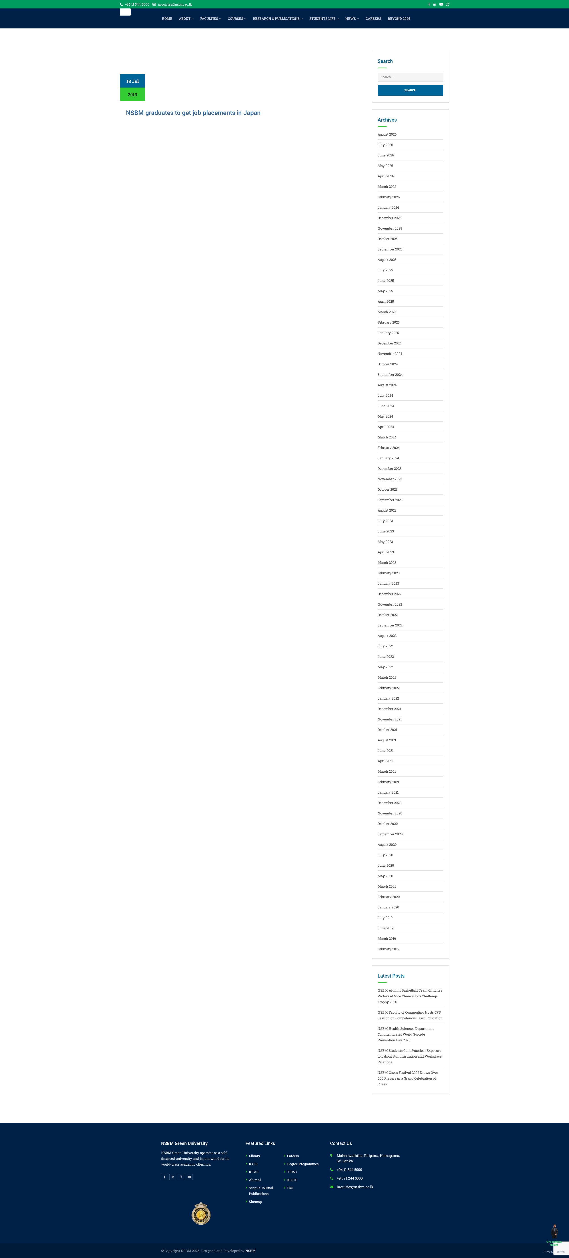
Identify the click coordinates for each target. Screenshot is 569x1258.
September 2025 (390, 249)
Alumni (255, 1180)
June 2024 (386, 406)
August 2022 (387, 635)
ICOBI (253, 1164)
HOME (167, 18)
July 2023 (385, 520)
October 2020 (388, 823)
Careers (293, 1156)
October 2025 (388, 238)
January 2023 (388, 583)
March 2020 (387, 886)
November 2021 (390, 719)
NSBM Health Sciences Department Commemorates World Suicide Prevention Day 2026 (406, 1034)
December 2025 (389, 218)
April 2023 (386, 552)
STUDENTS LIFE (322, 18)
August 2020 (387, 844)
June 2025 (386, 280)
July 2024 (385, 395)
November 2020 (390, 813)
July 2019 (385, 917)
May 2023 (385, 541)
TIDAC (292, 1172)
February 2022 (389, 688)
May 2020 (385, 876)
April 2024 (386, 426)
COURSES (235, 18)
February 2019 (388, 949)
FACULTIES (209, 18)
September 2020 (390, 834)
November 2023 (390, 479)
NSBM (250, 1250)
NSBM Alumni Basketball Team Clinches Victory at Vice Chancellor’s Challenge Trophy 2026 (410, 996)
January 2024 (388, 458)
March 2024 (387, 437)
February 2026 (389, 197)
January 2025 (388, 332)
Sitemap (255, 1201)
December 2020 (390, 802)
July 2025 (385, 270)
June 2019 (385, 928)
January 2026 (388, 207)
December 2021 (389, 708)
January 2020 (388, 907)
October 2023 (388, 489)
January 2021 (388, 792)
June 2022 (386, 656)
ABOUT (184, 18)
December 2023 (389, 468)
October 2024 (388, 364)
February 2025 (389, 322)
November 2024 (390, 353)
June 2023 (386, 531)
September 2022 (390, 625)
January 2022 (388, 698)
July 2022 (385, 646)
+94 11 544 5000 (137, 4)
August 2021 (387, 740)
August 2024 (387, 385)
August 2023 (387, 510)
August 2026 (387, 134)
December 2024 (390, 343)
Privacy (549, 1251)
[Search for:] (410, 77)
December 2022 (389, 594)
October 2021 (387, 729)
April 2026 (386, 176)
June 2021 (385, 750)
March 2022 (387, 677)
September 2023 (390, 500)
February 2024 (389, 447)
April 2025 (386, 301)
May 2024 (385, 416)
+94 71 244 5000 (350, 1178)
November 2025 (390, 228)
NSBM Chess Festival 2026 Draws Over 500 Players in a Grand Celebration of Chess (408, 1078)
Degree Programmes (303, 1164)
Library (254, 1156)
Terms (561, 1251)
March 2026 (387, 186)
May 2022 (385, 667)
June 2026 (386, 155)
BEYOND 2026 (399, 18)
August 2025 (387, 259)
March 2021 (387, 771)
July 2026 (385, 144)
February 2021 (388, 782)
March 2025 (387, 312)
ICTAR (253, 1172)
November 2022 (390, 604)
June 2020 (386, 865)
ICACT (292, 1180)
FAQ (290, 1188)
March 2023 (387, 562)
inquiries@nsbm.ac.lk (175, 4)
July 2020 (385, 855)
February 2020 (389, 896)
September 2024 (390, 374)
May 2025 (385, 291)
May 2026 (385, 165)
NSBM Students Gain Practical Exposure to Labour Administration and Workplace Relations (410, 1056)
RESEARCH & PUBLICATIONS (276, 18)
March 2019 (387, 938)
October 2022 (388, 614)
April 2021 (385, 761)
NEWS (350, 18)
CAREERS (373, 18)
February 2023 (389, 573)
